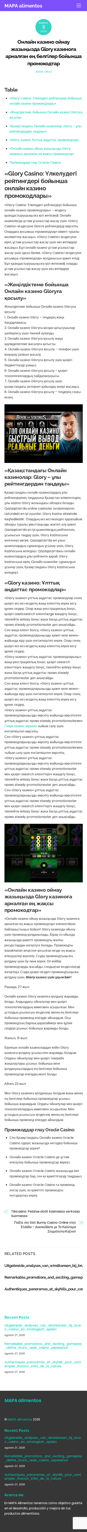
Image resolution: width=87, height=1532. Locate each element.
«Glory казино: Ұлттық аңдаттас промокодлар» (44, 140)
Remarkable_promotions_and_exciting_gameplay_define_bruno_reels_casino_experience (43, 1346)
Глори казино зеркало (20, 726)
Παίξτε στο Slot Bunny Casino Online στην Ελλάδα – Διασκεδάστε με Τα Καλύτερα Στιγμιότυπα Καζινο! (45, 1227)
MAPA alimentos (20, 1419)
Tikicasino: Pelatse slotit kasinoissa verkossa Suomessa (45, 1213)
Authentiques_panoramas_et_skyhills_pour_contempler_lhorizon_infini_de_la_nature (42, 1364)
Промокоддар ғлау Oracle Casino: (35, 162)
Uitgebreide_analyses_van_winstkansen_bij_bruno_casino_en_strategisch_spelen (42, 1327)
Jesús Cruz (43, 72)
